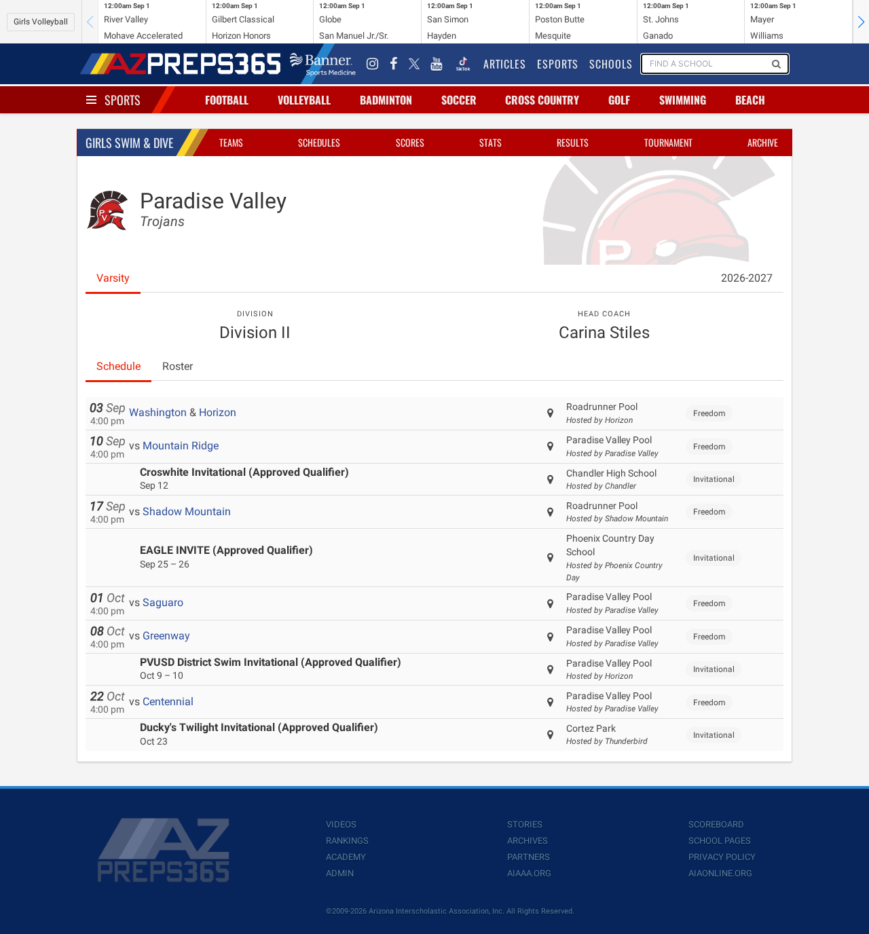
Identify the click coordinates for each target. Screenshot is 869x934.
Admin (340, 873)
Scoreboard (716, 824)
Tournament (668, 142)
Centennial (168, 701)
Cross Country (542, 100)
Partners (528, 857)
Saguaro (163, 602)
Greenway (166, 635)
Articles (504, 64)
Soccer (459, 100)
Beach (750, 100)
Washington (158, 412)
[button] (861, 21)
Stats (490, 142)
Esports (557, 64)
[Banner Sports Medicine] (322, 64)
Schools (611, 64)
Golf (619, 100)
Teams (231, 142)
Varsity (113, 278)
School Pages (719, 841)
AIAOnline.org (720, 873)
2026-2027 (747, 278)
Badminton (386, 100)
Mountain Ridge (181, 445)
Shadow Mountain (187, 511)
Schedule (118, 366)
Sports (123, 100)
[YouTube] (436, 64)
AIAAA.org (529, 873)
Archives (527, 841)
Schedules (319, 142)
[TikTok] (463, 64)
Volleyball (304, 100)
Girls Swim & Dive (129, 142)
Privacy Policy (722, 857)
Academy (346, 857)
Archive (762, 142)
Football (226, 100)
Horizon (217, 412)
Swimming (682, 100)
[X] (414, 64)
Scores (410, 142)
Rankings (347, 841)
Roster (177, 366)
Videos (341, 824)
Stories (524, 824)
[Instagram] (373, 64)
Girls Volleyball (41, 21)
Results (573, 142)
